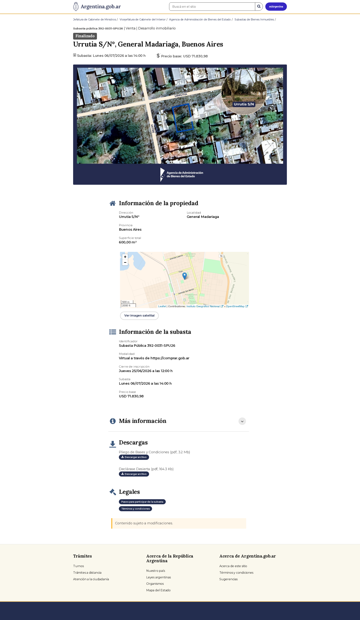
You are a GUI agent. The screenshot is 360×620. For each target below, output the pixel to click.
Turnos (78, 566)
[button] (89, 125)
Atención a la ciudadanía (91, 579)
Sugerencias (228, 579)
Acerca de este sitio (233, 566)
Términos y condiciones (135, 508)
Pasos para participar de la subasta (142, 501)
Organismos (155, 583)
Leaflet (162, 306)
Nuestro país (155, 571)
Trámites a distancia (87, 572)
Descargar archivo (135, 457)
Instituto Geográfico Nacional (203, 306)
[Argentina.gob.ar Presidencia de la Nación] (97, 7)
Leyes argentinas (158, 577)
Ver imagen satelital (139, 315)
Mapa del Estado (158, 590)
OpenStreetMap (235, 306)
